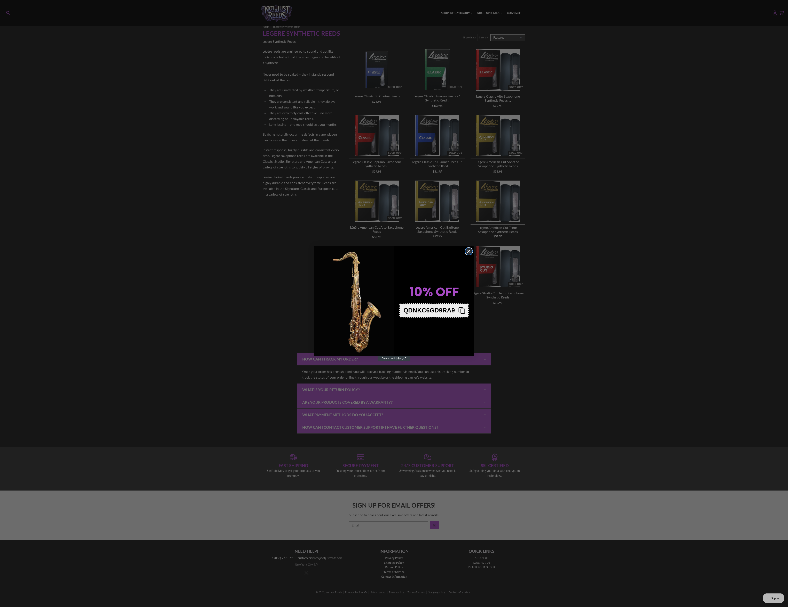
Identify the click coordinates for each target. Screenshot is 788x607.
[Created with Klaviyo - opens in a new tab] (394, 358)
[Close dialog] (468, 251)
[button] (434, 310)
